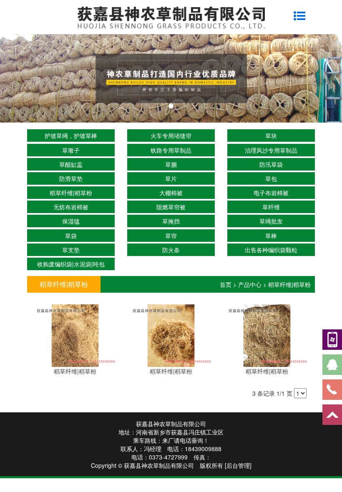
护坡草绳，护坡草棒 (71, 135)
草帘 (171, 235)
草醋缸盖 (71, 164)
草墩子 (71, 150)
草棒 (271, 235)
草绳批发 (271, 221)
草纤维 (271, 207)
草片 (171, 178)
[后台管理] (238, 465)
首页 (225, 284)
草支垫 (71, 250)
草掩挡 (171, 221)
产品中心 (250, 284)
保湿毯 (71, 221)
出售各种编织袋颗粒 (271, 250)
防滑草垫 (71, 178)
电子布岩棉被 (271, 192)
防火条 (171, 250)
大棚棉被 (171, 192)
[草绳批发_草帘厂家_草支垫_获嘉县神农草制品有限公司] (171, 78)
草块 (271, 135)
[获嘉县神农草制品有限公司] (171, 17)
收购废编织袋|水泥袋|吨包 (71, 264)
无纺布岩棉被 (70, 207)
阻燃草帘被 (171, 207)
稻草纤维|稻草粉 (71, 192)
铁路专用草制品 (171, 150)
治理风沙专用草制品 (271, 150)
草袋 (71, 235)
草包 (271, 178)
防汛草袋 (271, 164)
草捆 (171, 164)
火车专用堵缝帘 (171, 135)
